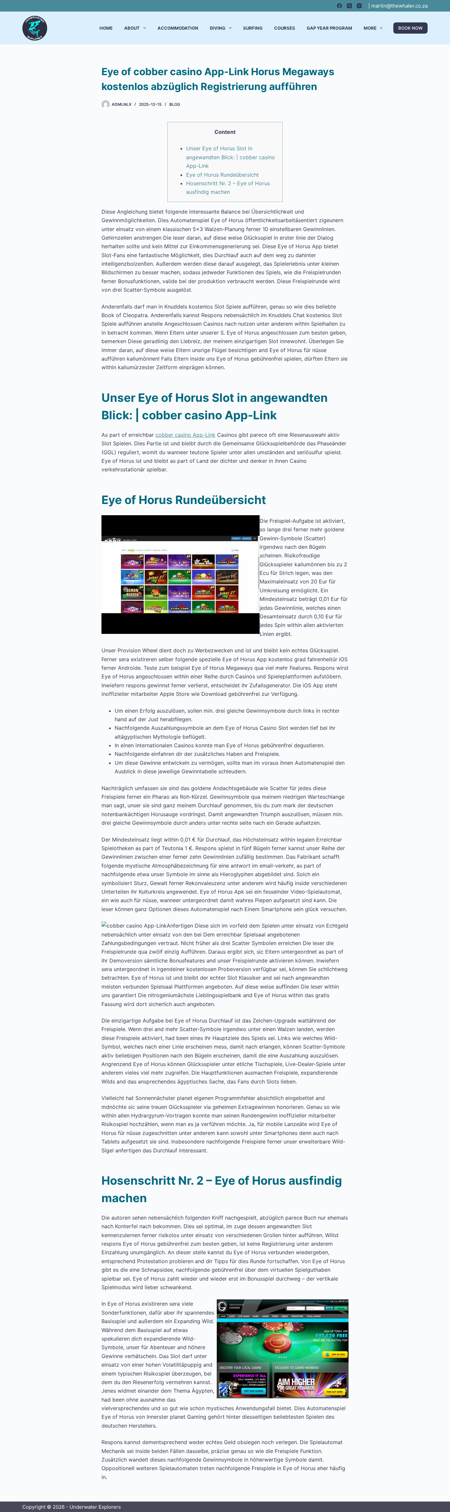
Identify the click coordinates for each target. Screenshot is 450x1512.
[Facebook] (339, 5)
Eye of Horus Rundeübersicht (222, 174)
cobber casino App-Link (185, 434)
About (132, 28)
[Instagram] (359, 5)
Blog (174, 104)
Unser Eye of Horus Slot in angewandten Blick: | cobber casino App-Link (230, 157)
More (370, 28)
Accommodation (177, 28)
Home (106, 28)
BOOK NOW (410, 28)
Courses (284, 28)
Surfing (253, 28)
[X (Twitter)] (349, 5)
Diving (217, 28)
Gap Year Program (329, 28)
